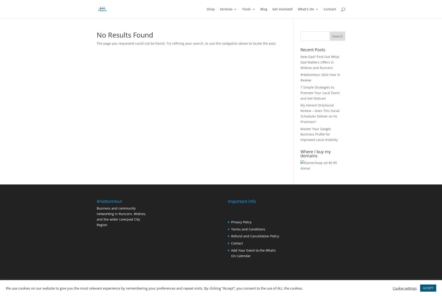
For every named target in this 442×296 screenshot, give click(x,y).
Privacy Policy (241, 222)
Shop (211, 9)
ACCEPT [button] (428, 288)
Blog (263, 9)
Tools (246, 9)
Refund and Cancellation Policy (255, 236)
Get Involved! (282, 9)
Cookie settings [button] (405, 288)
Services (226, 9)
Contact (330, 9)
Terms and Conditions (248, 229)
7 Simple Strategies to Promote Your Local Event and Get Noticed (320, 93)
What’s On (306, 9)
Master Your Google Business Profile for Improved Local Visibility (319, 134)
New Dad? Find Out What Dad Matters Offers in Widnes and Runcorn (319, 62)
